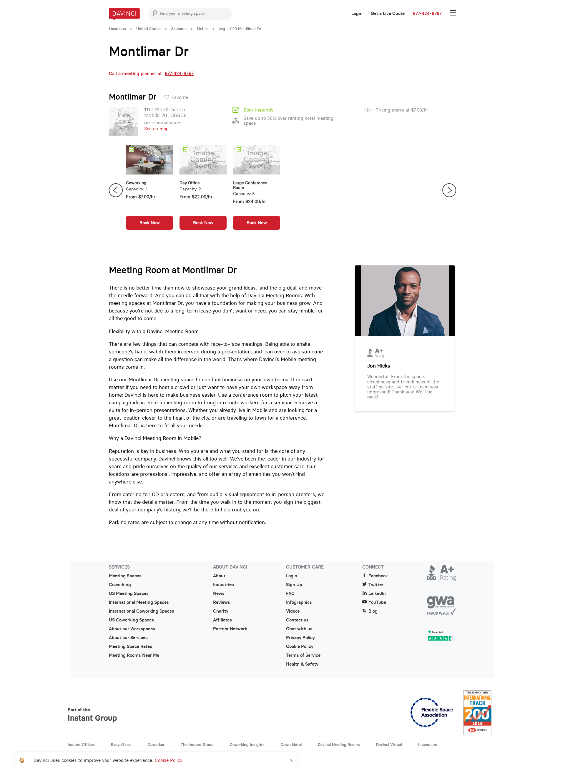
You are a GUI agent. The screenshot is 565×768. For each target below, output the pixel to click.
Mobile (202, 28)
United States (148, 28)
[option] (149, 190)
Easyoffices (121, 744)
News (219, 593)
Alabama (179, 28)
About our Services (128, 637)
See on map (156, 129)
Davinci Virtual (389, 744)
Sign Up (294, 584)
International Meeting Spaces (139, 602)
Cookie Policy (299, 646)
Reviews (221, 602)
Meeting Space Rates (130, 646)
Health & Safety (302, 664)
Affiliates (222, 620)
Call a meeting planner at (151, 73)
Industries (223, 584)
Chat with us (299, 628)
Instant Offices (81, 744)
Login (357, 13)
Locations (117, 28)
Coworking (120, 584)
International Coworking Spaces (141, 611)
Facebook (378, 576)
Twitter (375, 584)
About (219, 576)
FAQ (290, 593)
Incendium (427, 744)
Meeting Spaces (125, 576)
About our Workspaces (132, 628)
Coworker (156, 744)
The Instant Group (197, 744)
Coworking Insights (247, 744)
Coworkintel (291, 744)
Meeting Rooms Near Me (134, 655)
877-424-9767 (427, 13)
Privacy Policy (300, 637)
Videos (293, 611)
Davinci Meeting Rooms (339, 744)
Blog (373, 611)
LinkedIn (377, 593)
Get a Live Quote (388, 13)
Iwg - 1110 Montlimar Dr (240, 28)
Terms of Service (303, 655)
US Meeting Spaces (129, 593)
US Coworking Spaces (131, 620)
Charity (220, 611)
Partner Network (230, 628)
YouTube (377, 602)
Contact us (297, 620)
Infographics (299, 602)
